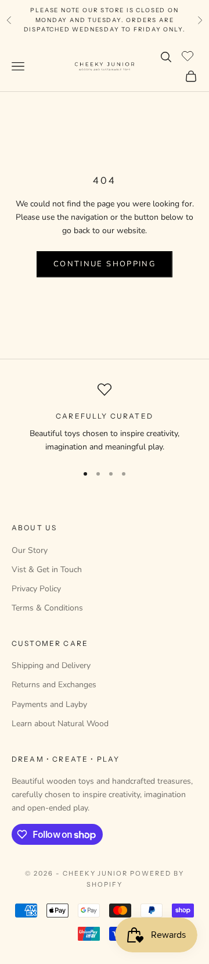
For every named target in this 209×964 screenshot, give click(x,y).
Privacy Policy (36, 588)
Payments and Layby (49, 704)
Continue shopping (104, 264)
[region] (104, 418)
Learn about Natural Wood (60, 723)
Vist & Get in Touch (47, 569)
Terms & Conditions (47, 607)
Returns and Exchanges (54, 684)
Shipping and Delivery (51, 665)
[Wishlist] (189, 55)
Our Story (30, 550)
